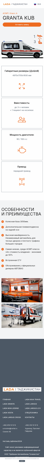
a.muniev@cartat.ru (10, 428)
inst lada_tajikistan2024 (12, 441)
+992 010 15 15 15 (31, 425)
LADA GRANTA (9, 404)
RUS (39, 4)
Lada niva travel (33, 399)
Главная (7, 399)
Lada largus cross (12, 417)
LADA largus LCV (33, 408)
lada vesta (8, 413)
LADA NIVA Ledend (11, 408)
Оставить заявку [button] (22, 25)
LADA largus (31, 404)
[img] (35, 4)
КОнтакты (29, 417)
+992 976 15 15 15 (9, 425)
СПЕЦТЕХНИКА (31, 413)
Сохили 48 (7, 432)
